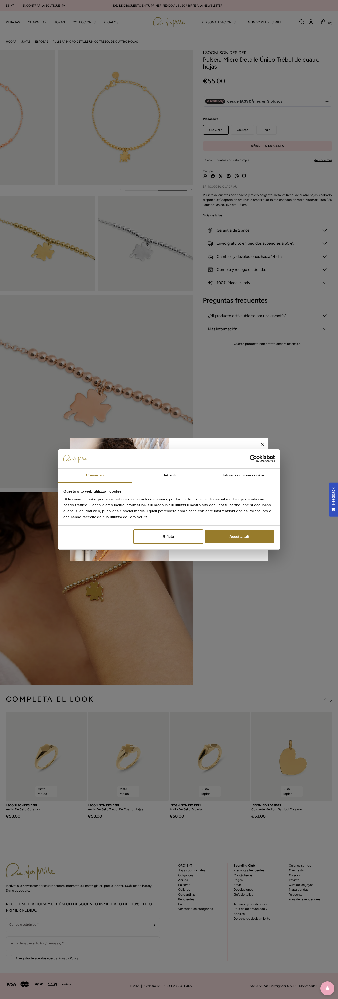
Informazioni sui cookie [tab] (243, 475)
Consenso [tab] (95, 475)
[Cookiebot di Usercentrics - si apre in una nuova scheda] (253, 459)
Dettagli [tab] (169, 475)
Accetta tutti (239, 536)
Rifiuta (168, 536)
